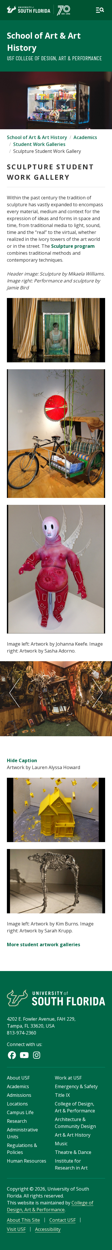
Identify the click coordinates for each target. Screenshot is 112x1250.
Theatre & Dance (73, 1152)
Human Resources (26, 1161)
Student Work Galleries (39, 144)
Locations (17, 1104)
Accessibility (48, 1229)
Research (17, 1121)
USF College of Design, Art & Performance (54, 58)
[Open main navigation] (100, 10)
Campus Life (20, 1112)
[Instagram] (37, 1055)
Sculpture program (73, 246)
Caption (22, 760)
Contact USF (62, 1220)
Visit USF (16, 1229)
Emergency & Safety (76, 1086)
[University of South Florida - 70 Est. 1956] (38, 10)
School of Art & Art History (37, 137)
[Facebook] (12, 1055)
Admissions (19, 1095)
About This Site (23, 1220)
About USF (18, 1078)
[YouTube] (24, 1055)
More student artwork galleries (43, 944)
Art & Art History (72, 1135)
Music (61, 1143)
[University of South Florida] (56, 997)
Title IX (62, 1095)
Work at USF (68, 1078)
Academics (85, 137)
